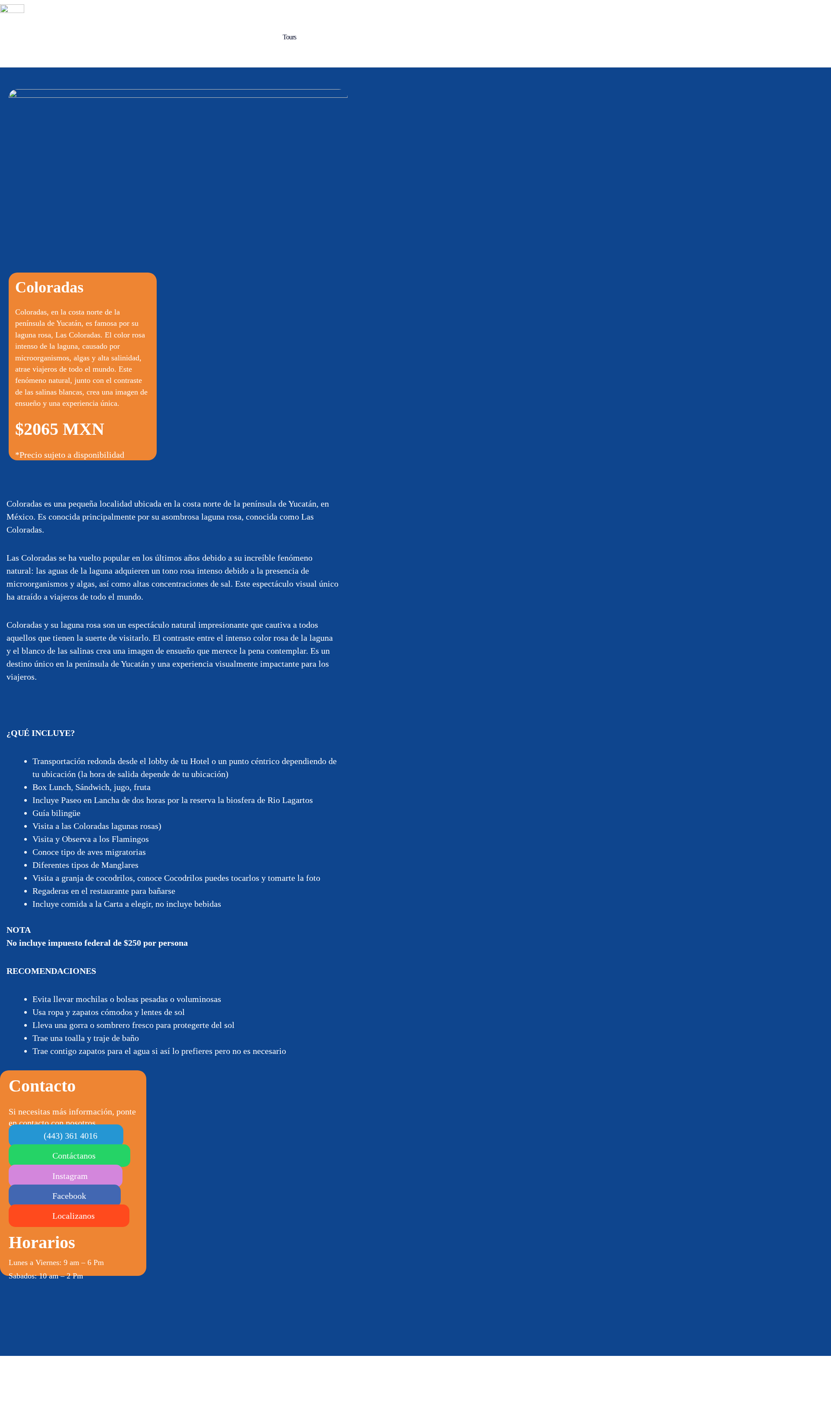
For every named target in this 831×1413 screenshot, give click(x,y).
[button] (66, 1135)
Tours (289, 37)
